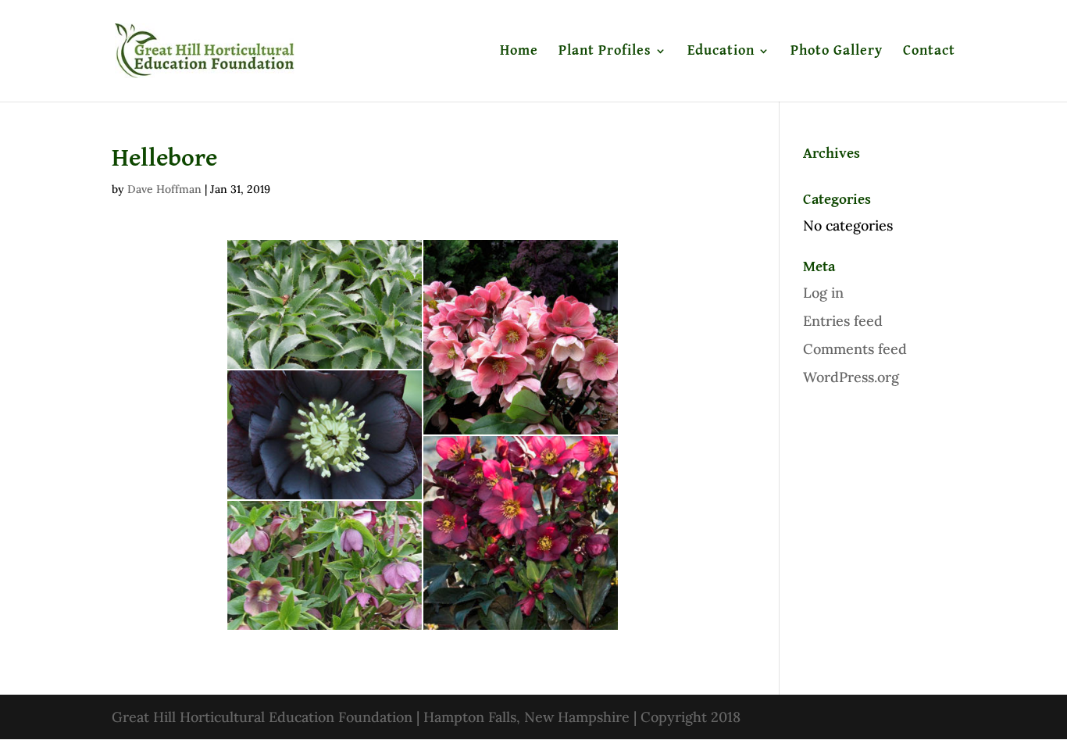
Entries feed (843, 321)
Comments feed (855, 349)
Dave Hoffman (164, 189)
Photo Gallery (836, 51)
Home (519, 51)
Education (721, 51)
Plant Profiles (604, 51)
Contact (929, 51)
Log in (823, 293)
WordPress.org (851, 377)
